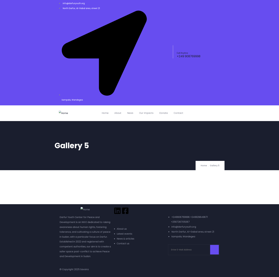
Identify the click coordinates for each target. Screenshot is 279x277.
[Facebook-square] (125, 210)
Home (105, 113)
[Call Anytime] (179, 47)
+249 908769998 (188, 56)
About (117, 113)
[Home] (63, 113)
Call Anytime (182, 53)
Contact (178, 113)
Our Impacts (146, 113)
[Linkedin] (117, 210)
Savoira (84, 269)
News (130, 113)
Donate (163, 113)
